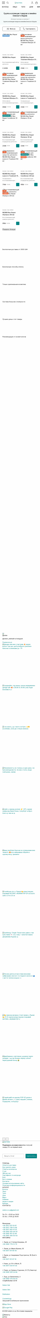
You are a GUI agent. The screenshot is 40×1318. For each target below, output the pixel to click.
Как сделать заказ (9, 1167)
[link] (36, 2)
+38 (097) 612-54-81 (9, 1225)
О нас (4, 1171)
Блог (4, 1177)
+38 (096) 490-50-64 (9, 1235)
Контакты (5, 1181)
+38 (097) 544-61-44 (9, 1266)
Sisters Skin (6, 1290)
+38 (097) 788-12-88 (9, 1227)
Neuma (4, 54)
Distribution (6, 1294)
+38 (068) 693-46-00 (9, 1231)
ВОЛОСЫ (5, 7)
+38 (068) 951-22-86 (9, 1233)
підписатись (31, 1156)
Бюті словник (7, 1179)
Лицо (4, 1191)
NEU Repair (10, 54)
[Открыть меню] (3, 2)
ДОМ (31, 7)
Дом (4, 1195)
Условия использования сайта (13, 1183)
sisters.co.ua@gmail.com (10, 1210)
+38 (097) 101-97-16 (9, 1259)
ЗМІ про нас (6, 1173)
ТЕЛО (23, 7)
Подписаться (7, 642)
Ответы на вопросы (9, 1169)
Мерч (4, 1197)
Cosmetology (6, 1298)
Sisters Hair (6, 1285)
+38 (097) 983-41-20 (9, 1229)
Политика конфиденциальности (13, 1185)
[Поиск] (7, 2)
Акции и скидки (7, 1201)
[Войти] (32, 2)
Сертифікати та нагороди (11, 1175)
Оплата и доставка (9, 1165)
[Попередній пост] (3, 1139)
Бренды (5, 1203)
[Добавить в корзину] (17, 68)
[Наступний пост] (7, 1139)
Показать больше (9, 229)
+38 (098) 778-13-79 (9, 1244)
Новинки (5, 1199)
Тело (4, 1193)
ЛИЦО (15, 7)
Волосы (5, 1189)
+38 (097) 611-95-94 (9, 1250)
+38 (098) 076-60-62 (9, 1278)
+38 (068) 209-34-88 (9, 1272)
